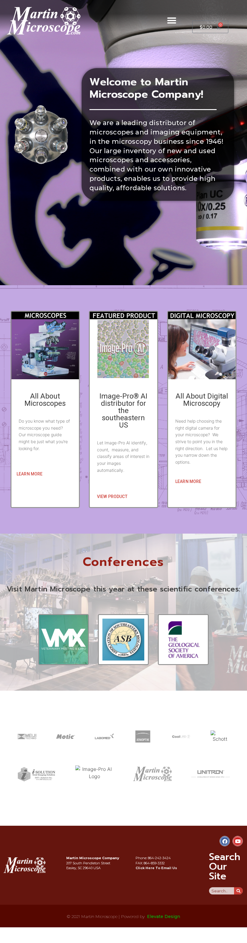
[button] (171, 20)
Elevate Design (163, 916)
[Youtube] (238, 841)
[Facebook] (225, 841)
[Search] (238, 890)
